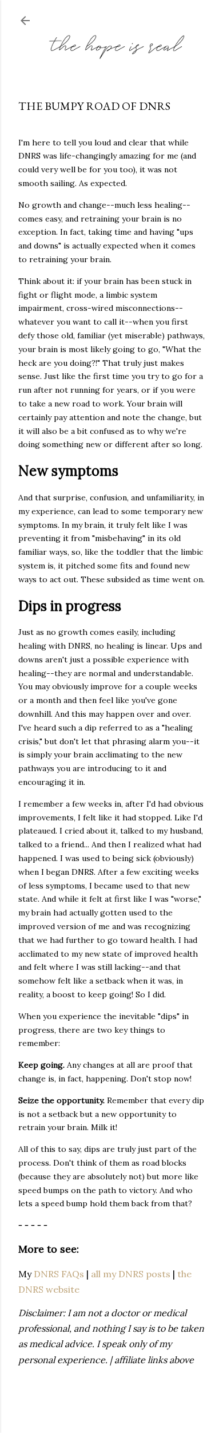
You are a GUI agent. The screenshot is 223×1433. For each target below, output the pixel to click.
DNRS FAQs (59, 1274)
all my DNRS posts (130, 1274)
